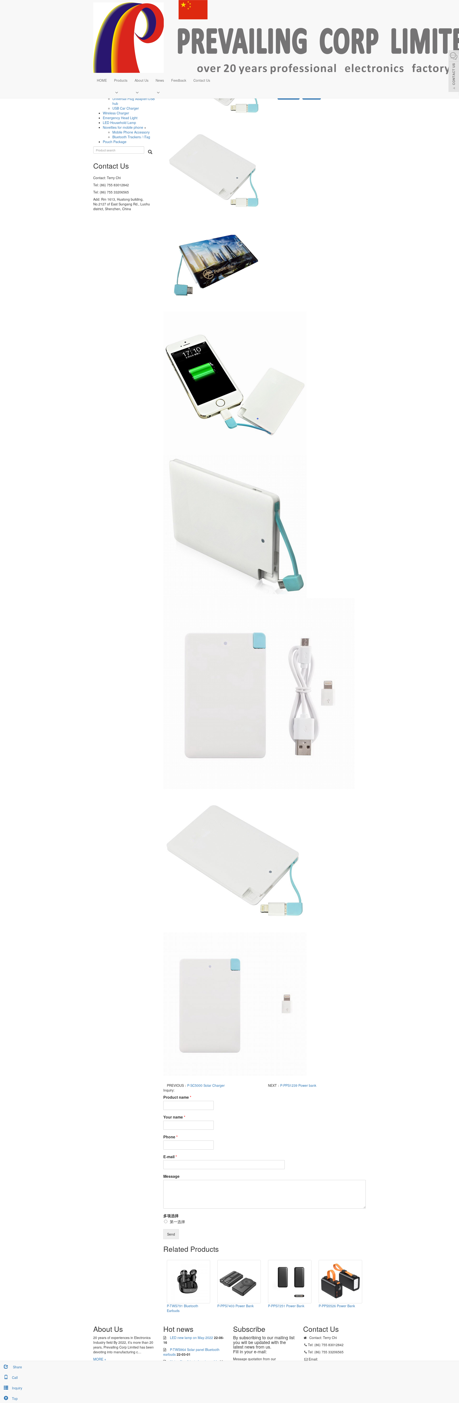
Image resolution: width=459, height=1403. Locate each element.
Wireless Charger (116, 113)
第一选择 (177, 1221)
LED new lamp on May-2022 (191, 1337)
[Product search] (150, 152)
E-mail (170, 1156)
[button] (120, 92)
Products (120, 80)
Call (15, 1377)
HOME (102, 80)
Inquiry (17, 1388)
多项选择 (171, 1215)
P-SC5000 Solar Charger (206, 1085)
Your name (174, 1117)
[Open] (453, 71)
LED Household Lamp (119, 122)
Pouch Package (114, 141)
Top (15, 1398)
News (160, 80)
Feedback (178, 80)
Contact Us (201, 80)
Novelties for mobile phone (123, 127)
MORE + (99, 1359)
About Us (141, 80)
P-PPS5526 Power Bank (337, 1305)
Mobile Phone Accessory (131, 132)
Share (17, 1367)
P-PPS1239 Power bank (298, 1085)
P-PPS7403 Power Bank (235, 1305)
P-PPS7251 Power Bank (286, 1305)
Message (171, 1176)
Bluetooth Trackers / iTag (131, 136)
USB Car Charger (125, 108)
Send (171, 1234)
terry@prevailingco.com (337, 1359)
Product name (177, 1097)
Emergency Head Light (120, 117)
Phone (170, 1137)
